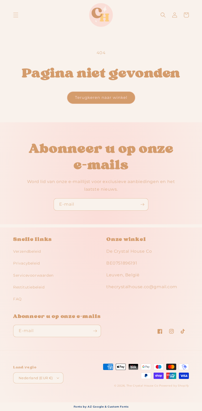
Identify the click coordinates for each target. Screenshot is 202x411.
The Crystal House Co (142, 385)
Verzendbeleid (27, 251)
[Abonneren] (142, 204)
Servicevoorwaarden (33, 275)
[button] (16, 15)
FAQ (17, 299)
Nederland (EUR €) (36, 378)
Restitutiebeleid (29, 287)
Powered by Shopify (174, 385)
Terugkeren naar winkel (101, 97)
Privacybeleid (26, 263)
